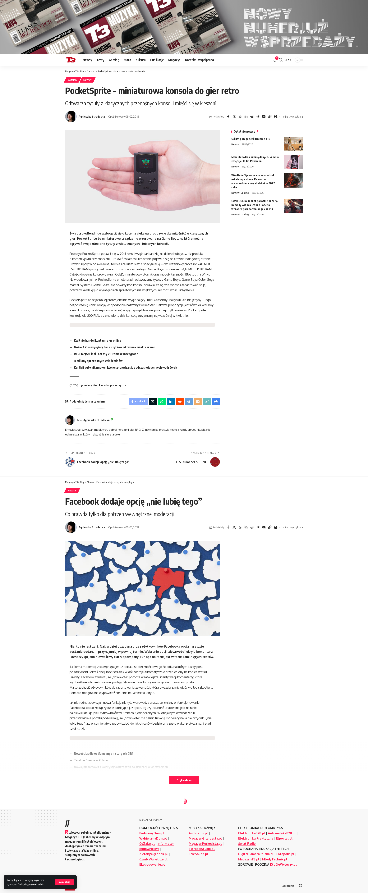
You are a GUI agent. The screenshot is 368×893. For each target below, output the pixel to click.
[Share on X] (234, 116)
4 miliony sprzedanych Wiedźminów (98, 361)
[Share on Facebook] (228, 116)
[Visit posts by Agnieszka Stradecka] (71, 116)
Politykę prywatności (30, 884)
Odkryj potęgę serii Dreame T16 (250, 138)
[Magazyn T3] (71, 60)
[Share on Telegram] (257, 116)
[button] (64, 882)
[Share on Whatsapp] (240, 116)
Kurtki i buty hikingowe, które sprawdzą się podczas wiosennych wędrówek (125, 367)
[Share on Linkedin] (246, 116)
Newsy (87, 79)
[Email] (263, 116)
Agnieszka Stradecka (92, 116)
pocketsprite (118, 385)
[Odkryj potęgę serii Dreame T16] (293, 144)
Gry (95, 385)
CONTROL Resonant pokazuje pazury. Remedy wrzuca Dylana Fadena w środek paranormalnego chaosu (254, 205)
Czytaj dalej (184, 780)
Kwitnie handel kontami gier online (97, 340)
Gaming (72, 79)
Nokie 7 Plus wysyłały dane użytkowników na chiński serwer (114, 347)
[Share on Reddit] (252, 116)
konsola (104, 385)
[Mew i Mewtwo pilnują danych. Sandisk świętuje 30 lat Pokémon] (293, 162)
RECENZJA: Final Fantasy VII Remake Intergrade (106, 354)
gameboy (86, 385)
